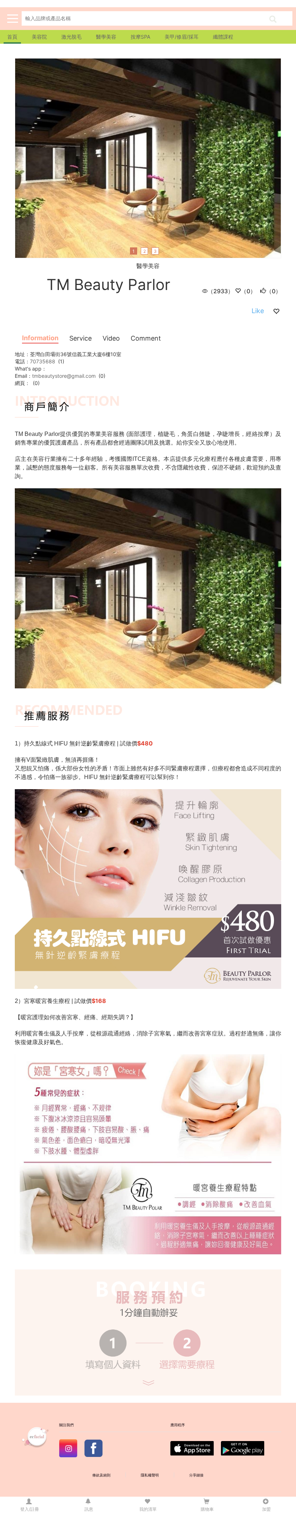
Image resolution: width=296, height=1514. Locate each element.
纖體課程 (223, 37)
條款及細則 (101, 1475)
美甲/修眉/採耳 (182, 37)
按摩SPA (140, 37)
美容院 (39, 37)
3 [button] (155, 251)
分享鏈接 (196, 1475)
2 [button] (144, 251)
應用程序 (177, 1425)
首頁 (12, 37)
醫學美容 (106, 37)
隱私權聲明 (150, 1475)
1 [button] (133, 251)
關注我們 (66, 1425)
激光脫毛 (71, 37)
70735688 (42, 361)
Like (258, 311)
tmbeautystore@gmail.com (64, 376)
